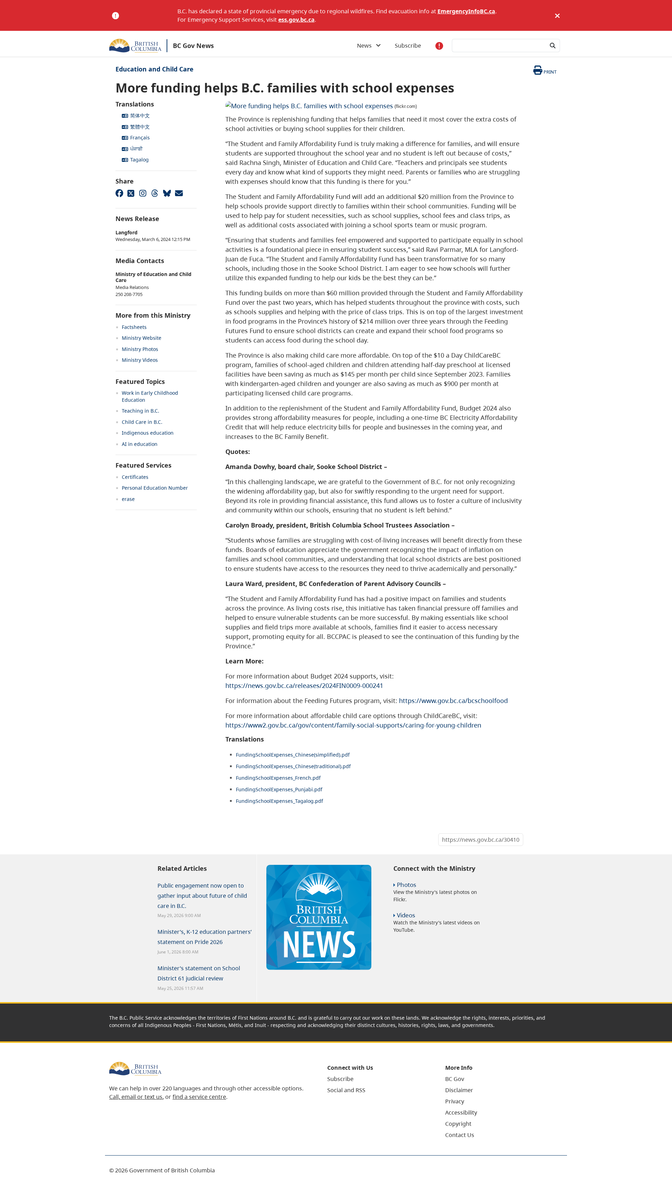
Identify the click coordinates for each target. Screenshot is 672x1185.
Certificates (135, 477)
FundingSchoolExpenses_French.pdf (278, 777)
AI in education (140, 444)
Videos (406, 915)
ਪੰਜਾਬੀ (136, 148)
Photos (406, 885)
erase (128, 499)
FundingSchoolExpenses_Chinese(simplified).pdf (293, 754)
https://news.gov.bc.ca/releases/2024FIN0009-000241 (304, 685)
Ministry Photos (140, 349)
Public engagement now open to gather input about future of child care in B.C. (202, 896)
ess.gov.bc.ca (296, 19)
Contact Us (459, 1135)
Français (140, 137)
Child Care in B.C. (142, 422)
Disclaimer (459, 1090)
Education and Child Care (154, 69)
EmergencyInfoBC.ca (466, 11)
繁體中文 (140, 126)
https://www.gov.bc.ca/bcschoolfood (453, 700)
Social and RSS (346, 1090)
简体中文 (140, 115)
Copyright (458, 1124)
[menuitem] (377, 1079)
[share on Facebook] (118, 193)
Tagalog (139, 159)
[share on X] (130, 193)
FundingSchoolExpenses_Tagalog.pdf (279, 801)
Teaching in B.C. (140, 410)
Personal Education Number (155, 487)
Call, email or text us (135, 1097)
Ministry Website (141, 338)
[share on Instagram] (142, 193)
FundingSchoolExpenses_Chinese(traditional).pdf (293, 766)
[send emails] (178, 193)
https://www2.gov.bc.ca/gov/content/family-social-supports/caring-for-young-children (353, 725)
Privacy (454, 1101)
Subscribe (408, 45)
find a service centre (199, 1097)
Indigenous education (148, 432)
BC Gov (454, 1079)
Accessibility (461, 1112)
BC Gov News (193, 45)
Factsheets (134, 327)
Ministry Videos (140, 360)
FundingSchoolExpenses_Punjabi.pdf (279, 789)
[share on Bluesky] (166, 193)
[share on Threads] (154, 193)
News (366, 45)
